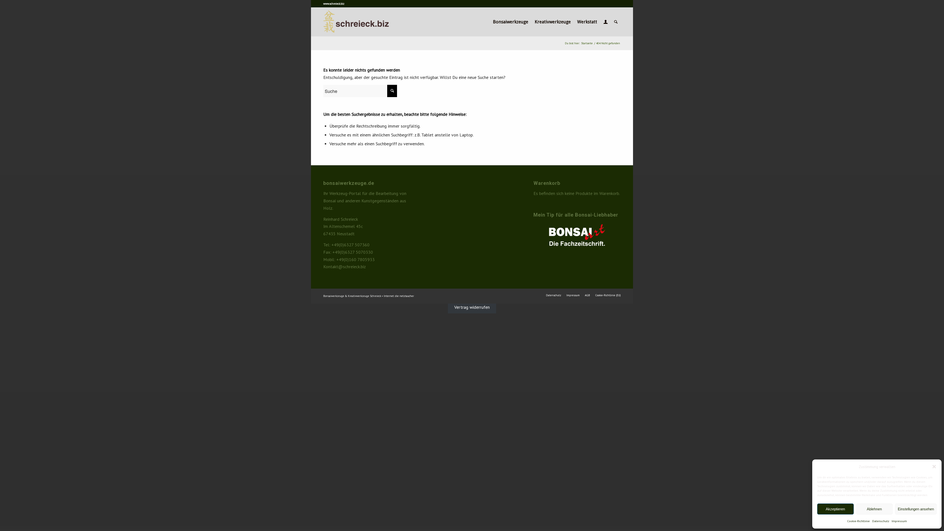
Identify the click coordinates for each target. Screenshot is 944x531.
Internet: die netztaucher (399, 296)
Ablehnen (874, 509)
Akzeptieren (835, 509)
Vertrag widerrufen (472, 307)
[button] (934, 466)
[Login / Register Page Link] (605, 21)
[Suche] (616, 21)
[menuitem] (510, 21)
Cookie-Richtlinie (858, 521)
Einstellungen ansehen (916, 509)
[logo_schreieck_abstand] (364, 21)
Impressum (899, 521)
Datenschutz (880, 521)
